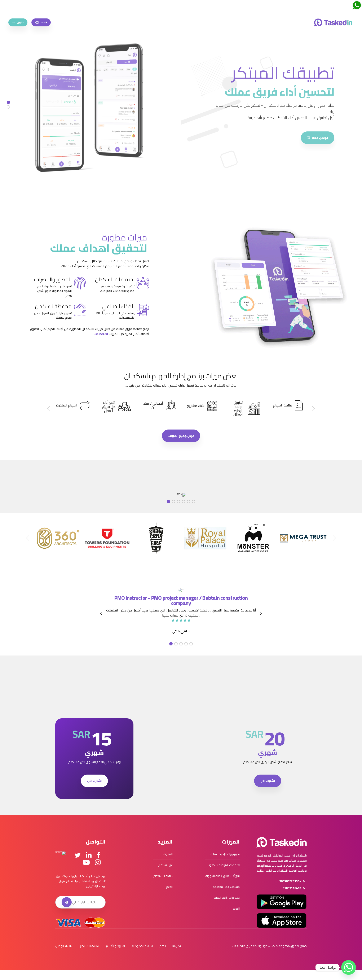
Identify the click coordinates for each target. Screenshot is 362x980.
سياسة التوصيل (64, 946)
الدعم (169, 886)
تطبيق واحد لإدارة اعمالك (225, 854)
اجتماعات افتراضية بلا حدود (224, 865)
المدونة (168, 854)
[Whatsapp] (348, 967)
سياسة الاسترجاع (90, 946)
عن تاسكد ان (165, 865)
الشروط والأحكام (115, 946)
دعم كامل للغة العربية (226, 897)
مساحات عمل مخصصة (226, 886)
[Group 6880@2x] (281, 842)
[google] (281, 901)
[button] (313, 408)
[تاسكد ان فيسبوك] (99, 855)
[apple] (281, 920)
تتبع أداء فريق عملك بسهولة (222, 876)
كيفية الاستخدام (163, 876)
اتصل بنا (176, 946)
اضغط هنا (100, 334)
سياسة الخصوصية (142, 946)
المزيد (236, 908)
